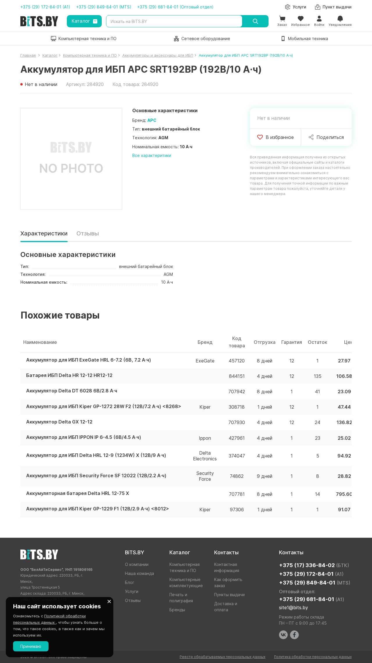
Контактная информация (226, 567)
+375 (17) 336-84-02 (314, 565)
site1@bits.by (293, 607)
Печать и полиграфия (181, 597)
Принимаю (30, 646)
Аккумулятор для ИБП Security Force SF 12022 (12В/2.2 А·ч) (96, 475)
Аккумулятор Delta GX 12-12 (59, 422)
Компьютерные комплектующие (186, 582)
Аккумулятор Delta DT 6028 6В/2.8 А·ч (71, 391)
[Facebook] (294, 634)
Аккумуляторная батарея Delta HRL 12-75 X (77, 493)
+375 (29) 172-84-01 (311, 574)
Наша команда (139, 573)
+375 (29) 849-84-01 (314, 583)
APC (151, 120)
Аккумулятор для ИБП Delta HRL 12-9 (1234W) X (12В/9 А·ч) (96, 455)
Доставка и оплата (225, 606)
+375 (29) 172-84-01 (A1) (45, 6)
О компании (137, 564)
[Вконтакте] (283, 634)
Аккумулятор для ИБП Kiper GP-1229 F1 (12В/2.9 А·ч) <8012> (97, 509)
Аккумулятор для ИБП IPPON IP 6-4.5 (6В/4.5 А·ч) (83, 437)
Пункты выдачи (229, 594)
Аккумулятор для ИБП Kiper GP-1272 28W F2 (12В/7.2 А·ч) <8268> (103, 406)
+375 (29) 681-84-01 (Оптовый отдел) (175, 6)
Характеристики (44, 233)
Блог (129, 582)
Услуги (131, 591)
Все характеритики (151, 155)
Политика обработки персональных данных (313, 657)
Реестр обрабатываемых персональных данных (222, 657)
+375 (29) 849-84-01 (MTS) (103, 6)
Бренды (177, 609)
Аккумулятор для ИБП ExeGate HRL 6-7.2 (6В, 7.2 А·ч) (88, 360)
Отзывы (87, 233)
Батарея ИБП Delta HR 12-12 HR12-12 (69, 375)
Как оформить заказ (228, 582)
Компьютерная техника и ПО (184, 567)
